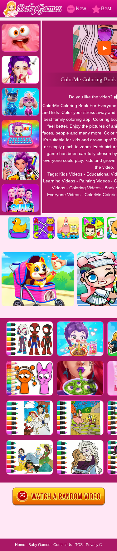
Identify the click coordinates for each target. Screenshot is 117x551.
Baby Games (39, 545)
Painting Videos (94, 180)
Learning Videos (59, 180)
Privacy (92, 545)
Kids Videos (70, 174)
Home (20, 545)
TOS (79, 545)
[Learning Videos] (93, 219)
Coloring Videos (84, 187)
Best (106, 8)
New (81, 8)
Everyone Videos (63, 194)
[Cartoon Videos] (68, 219)
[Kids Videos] (19, 219)
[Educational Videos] (44, 219)
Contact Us (62, 545)
